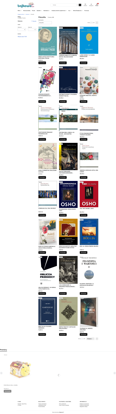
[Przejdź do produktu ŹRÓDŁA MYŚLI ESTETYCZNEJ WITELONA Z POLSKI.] (47, 41)
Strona (89, 22)
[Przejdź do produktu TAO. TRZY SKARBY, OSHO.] (89, 194)
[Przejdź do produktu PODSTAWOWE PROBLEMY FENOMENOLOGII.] (47, 118)
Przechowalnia (41, 406)
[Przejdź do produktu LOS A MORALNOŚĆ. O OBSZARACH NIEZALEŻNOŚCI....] (68, 270)
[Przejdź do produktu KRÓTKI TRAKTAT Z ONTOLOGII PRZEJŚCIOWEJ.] (68, 311)
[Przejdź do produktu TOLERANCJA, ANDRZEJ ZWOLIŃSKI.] (89, 312)
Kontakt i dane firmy (22, 403)
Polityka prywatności (84, 403)
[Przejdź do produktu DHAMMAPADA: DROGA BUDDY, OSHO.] (68, 194)
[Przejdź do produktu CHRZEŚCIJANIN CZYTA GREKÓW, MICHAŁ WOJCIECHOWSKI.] (68, 40)
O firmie (19, 405)
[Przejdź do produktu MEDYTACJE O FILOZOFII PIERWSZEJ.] (47, 311)
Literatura (27, 14)
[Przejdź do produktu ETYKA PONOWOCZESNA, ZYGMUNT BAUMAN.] (89, 118)
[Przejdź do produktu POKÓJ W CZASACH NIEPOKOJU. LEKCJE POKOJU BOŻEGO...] (47, 232)
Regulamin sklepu (83, 406)
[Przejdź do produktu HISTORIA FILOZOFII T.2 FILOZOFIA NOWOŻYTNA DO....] (68, 79)
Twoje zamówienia (42, 403)
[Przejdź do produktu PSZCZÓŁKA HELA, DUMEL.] (20, 369)
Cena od (19, 27)
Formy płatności (62, 403)
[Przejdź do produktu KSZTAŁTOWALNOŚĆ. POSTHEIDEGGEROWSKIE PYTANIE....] (68, 156)
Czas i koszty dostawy (64, 405)
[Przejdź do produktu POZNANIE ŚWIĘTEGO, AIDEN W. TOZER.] (89, 80)
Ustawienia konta (42, 405)
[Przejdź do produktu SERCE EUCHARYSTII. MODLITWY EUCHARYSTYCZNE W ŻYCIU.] (68, 232)
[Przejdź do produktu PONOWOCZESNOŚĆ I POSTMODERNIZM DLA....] (47, 79)
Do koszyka (42, 62)
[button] (80, 5)
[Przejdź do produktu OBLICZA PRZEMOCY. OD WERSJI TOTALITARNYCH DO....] (47, 271)
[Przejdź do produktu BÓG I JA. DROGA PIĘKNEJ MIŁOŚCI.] (89, 232)
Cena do (30, 27)
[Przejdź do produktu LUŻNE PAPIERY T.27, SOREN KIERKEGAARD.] (89, 40)
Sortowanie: (41, 20)
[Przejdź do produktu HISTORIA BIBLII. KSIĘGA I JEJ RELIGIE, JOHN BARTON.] (68, 118)
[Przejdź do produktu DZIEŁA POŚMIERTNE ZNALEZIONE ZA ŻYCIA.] (47, 156)
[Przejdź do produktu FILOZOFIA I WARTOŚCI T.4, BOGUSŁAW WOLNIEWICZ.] (89, 269)
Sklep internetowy (57, 412)
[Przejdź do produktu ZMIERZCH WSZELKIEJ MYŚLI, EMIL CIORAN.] (89, 156)
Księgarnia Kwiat (21, 14)
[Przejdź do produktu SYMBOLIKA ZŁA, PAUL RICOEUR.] (47, 194)
